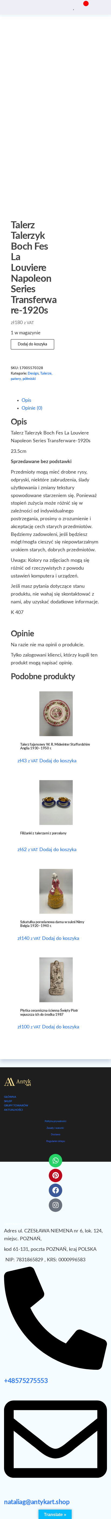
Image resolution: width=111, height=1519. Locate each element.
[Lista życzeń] (74, 6)
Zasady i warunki (55, 1128)
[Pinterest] (55, 1175)
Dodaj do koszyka (32, 344)
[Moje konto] (78, 6)
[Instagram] (55, 1205)
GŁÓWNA (10, 1097)
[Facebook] (55, 1190)
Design (33, 373)
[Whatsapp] (55, 1160)
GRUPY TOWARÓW (16, 1105)
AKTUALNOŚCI (13, 1110)
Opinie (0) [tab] (32, 408)
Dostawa (55, 1134)
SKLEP (8, 1101)
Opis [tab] (26, 400)
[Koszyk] (83, 7)
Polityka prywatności (55, 1121)
